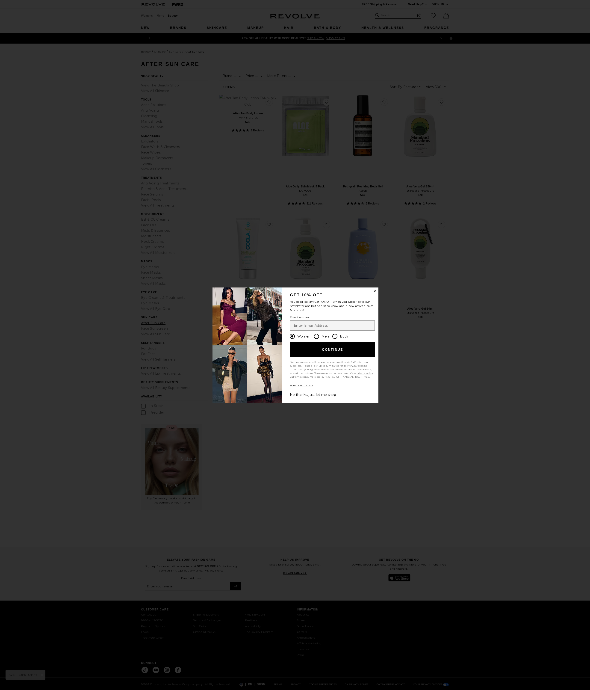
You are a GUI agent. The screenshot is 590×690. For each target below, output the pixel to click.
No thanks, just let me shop (313, 395)
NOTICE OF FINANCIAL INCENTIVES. (348, 376)
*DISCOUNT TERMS (301, 385)
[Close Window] (374, 291)
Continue (332, 349)
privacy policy (365, 373)
